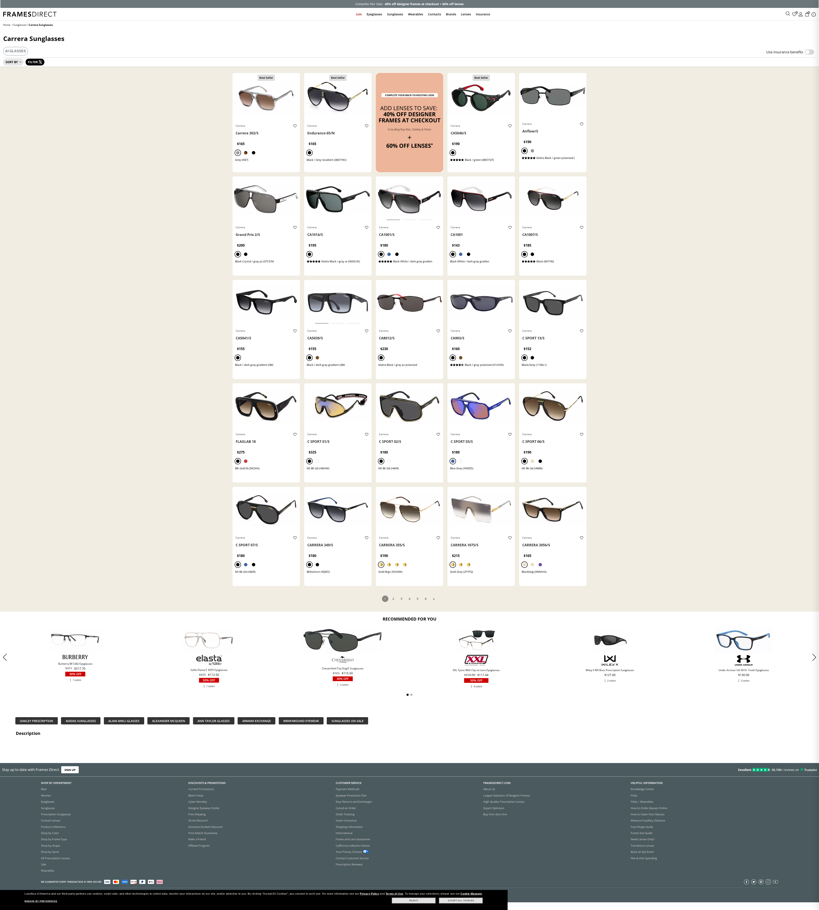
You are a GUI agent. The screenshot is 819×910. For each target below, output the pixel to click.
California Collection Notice (353, 845)
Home (6, 25)
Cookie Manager (471, 893)
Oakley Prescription (36, 721)
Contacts (434, 14)
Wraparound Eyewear (301, 721)
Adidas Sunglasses (81, 721)
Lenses (466, 14)
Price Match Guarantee (202, 833)
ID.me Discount (198, 820)
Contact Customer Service (352, 858)
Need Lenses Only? (643, 839)
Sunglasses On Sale (347, 721)
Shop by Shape (50, 845)
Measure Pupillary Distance (648, 820)
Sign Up (70, 770)
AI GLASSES (15, 51)
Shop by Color (50, 833)
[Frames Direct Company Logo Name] (30, 14)
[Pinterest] (761, 881)
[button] (814, 657)
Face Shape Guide (642, 827)
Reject (413, 900)
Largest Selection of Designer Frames (506, 795)
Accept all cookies (461, 900)
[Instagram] (768, 881)
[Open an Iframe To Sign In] (801, 14)
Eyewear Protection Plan (351, 795)
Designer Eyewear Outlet (203, 808)
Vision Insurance (346, 820)
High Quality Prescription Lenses (503, 802)
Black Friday (195, 795)
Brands (451, 14)
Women (46, 795)
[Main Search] (788, 14)
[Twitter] (753, 881)
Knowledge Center (642, 789)
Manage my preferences (41, 901)
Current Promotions (201, 789)
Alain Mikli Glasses (123, 721)
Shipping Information (349, 827)
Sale (359, 14)
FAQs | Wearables (642, 802)
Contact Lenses (50, 820)
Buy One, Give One (495, 814)
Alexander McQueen (168, 721)
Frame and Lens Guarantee (353, 839)
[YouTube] (775, 881)
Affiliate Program (199, 845)
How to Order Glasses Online (649, 808)
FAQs (634, 795)
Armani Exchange (256, 721)
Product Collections (53, 827)
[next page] (434, 599)
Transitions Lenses (642, 845)
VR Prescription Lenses (55, 858)
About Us (489, 789)
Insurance (483, 14)
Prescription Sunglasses (56, 814)
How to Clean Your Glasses (647, 814)
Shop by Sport (50, 852)
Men (44, 789)
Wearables (415, 14)
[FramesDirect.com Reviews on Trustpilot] (647, 770)
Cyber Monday (197, 802)
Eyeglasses (374, 14)
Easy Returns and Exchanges (354, 802)
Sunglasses (395, 14)
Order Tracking (345, 814)
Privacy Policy (369, 893)
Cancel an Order (346, 808)
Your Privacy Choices (349, 852)
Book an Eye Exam (642, 852)
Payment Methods (347, 789)
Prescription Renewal (349, 864)
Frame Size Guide (641, 833)
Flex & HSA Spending (644, 858)
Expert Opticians (493, 808)
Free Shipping (197, 814)
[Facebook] (746, 881)
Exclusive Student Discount (205, 827)
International (344, 833)
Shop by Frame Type (54, 839)
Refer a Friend (197, 839)
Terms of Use (394, 893)
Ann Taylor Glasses (213, 721)
